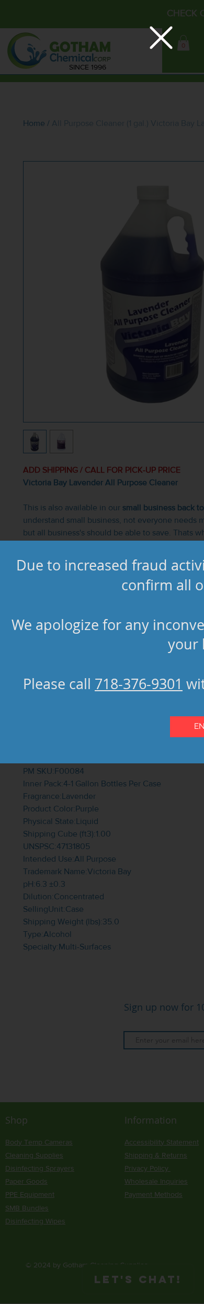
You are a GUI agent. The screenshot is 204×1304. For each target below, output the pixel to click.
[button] (161, 37)
